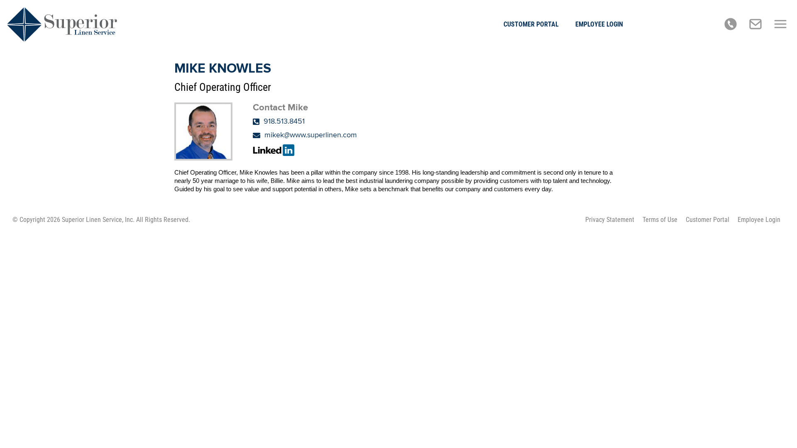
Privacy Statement (609, 220)
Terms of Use (660, 220)
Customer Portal (531, 24)
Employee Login (599, 24)
